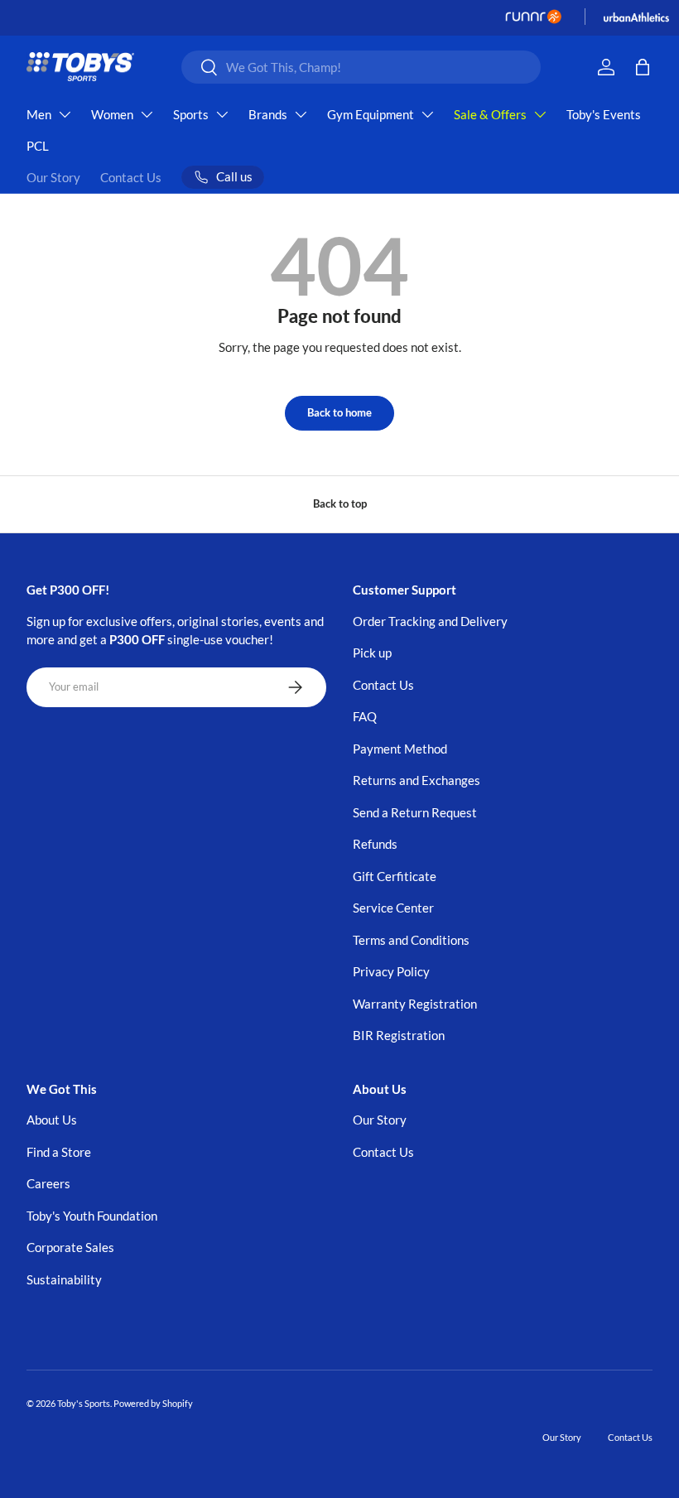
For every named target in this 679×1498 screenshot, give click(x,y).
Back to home (339, 412)
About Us (51, 1119)
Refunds (375, 843)
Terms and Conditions (411, 939)
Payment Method (400, 748)
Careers (48, 1183)
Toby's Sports (83, 1403)
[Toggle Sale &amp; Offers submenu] (540, 114)
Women (112, 114)
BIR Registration (399, 1035)
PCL (37, 145)
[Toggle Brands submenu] (301, 114)
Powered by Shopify (153, 1403)
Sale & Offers (490, 114)
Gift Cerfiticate (394, 876)
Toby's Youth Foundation (91, 1215)
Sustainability (64, 1279)
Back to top (340, 503)
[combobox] (361, 67)
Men (38, 114)
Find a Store (58, 1151)
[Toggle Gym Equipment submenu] (427, 114)
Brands (267, 114)
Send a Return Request (415, 812)
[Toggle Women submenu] (147, 114)
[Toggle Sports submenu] (222, 114)
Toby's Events (603, 114)
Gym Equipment (370, 114)
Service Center (393, 907)
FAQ (365, 716)
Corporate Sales (70, 1247)
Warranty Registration (415, 1003)
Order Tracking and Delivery (430, 621)
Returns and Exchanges (416, 780)
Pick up (372, 652)
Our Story (53, 177)
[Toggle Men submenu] (65, 114)
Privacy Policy (391, 971)
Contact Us (130, 177)
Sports (191, 114)
